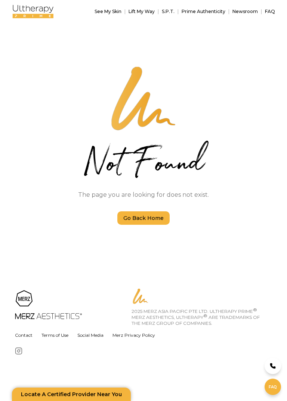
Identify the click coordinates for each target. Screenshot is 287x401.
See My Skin (108, 11)
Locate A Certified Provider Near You (71, 394)
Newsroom (245, 11)
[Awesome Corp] (72, 305)
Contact (24, 335)
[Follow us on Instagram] (18, 351)
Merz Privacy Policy (133, 335)
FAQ (270, 11)
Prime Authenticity (203, 11)
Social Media (90, 335)
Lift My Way (142, 11)
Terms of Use (54, 335)
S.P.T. (168, 11)
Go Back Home (143, 218)
